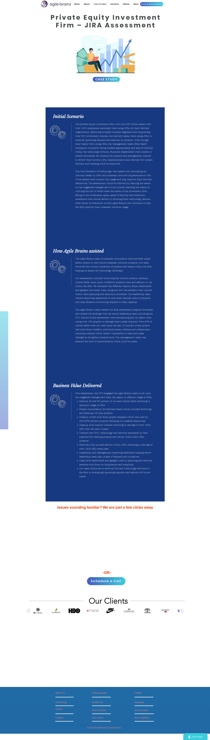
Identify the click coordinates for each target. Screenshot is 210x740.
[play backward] (28, 611)
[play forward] (181, 611)
